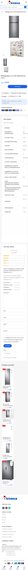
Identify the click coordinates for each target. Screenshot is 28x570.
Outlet (3, 522)
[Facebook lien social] (8, 96)
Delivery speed (8, 289)
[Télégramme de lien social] (20, 96)
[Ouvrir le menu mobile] (2, 2)
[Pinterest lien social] (14, 96)
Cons (5, 317)
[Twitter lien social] (10, 96)
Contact (4, 520)
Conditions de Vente (7, 529)
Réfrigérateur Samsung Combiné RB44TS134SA (7, 457)
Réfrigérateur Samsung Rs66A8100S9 (6, 483)
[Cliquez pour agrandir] (3, 55)
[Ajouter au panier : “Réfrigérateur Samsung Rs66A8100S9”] (11, 462)
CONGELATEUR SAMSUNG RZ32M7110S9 (7, 388)
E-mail (6, 331)
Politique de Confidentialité (9, 531)
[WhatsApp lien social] (18, 96)
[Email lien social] (12, 96)
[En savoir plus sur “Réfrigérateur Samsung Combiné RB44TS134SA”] (11, 444)
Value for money (8, 285)
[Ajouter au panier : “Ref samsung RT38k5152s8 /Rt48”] (11, 393)
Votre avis (7, 292)
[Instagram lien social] (6, 508)
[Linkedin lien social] (16, 96)
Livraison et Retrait (7, 537)
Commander (18, 86)
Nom (5, 324)
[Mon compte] (26, 2)
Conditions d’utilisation (8, 534)
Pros (5, 311)
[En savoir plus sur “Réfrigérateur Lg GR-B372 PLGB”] (11, 411)
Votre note (7, 282)
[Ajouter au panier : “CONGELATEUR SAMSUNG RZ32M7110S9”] (11, 370)
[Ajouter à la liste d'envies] (11, 372)
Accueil (4, 514)
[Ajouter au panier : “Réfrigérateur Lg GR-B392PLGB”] (11, 426)
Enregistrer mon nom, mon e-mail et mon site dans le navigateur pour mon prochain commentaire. (13, 339)
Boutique (4, 517)
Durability (6, 287)
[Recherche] (25, 7)
